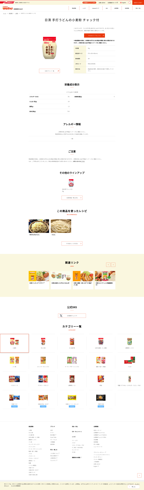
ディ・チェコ (53, 439)
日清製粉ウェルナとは (99, 432)
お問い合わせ (102, 2)
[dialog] (72, 486)
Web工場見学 (53, 456)
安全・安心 (75, 426)
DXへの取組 (96, 444)
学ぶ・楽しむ (53, 449)
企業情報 (96, 426)
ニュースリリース (98, 446)
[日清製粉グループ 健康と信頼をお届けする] (14, 2)
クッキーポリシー (98, 457)
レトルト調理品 (32, 465)
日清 (51, 430)
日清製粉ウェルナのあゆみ (100, 435)
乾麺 (30, 463)
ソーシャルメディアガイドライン (102, 454)
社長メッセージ (97, 430)
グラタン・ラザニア (33, 458)
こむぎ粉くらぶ (54, 453)
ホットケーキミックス (34, 444)
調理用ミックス (32, 439)
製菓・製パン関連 (33, 451)
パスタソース (32, 456)
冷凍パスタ (31, 467)
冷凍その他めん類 (33, 474)
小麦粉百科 (53, 458)
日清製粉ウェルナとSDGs (100, 437)
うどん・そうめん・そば (78, 445)
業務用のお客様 (76, 457)
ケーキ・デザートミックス (35, 449)
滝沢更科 (52, 444)
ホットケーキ (75, 450)
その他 (73, 452)
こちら (83, 161)
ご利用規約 (96, 461)
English (95, 466)
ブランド (52, 426)
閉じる (133, 486)
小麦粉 (30, 430)
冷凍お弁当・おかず (33, 470)
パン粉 (30, 442)
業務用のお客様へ (138, 2)
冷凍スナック (32, 472)
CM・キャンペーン (77, 431)
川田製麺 (52, 442)
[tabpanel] (49, 48)
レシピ (74, 436)
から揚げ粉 (31, 435)
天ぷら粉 (31, 432)
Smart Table (53, 437)
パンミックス (32, 446)
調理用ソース (32, 460)
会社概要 (96, 439)
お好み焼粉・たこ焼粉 (34, 437)
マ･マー (52, 432)
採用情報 (96, 442)
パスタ (30, 453)
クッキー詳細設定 (98, 459)
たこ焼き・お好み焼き (77, 447)
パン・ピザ (75, 440)
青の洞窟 (52, 435)
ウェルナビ (53, 460)
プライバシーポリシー (99, 452)
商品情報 (31, 426)
